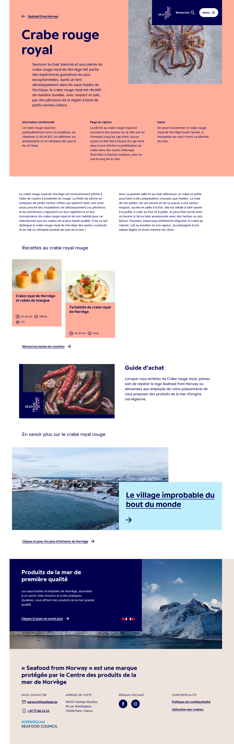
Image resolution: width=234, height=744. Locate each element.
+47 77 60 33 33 (38, 710)
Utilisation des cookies (188, 709)
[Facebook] (123, 704)
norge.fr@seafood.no (42, 702)
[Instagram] (135, 704)
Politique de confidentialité (191, 702)
